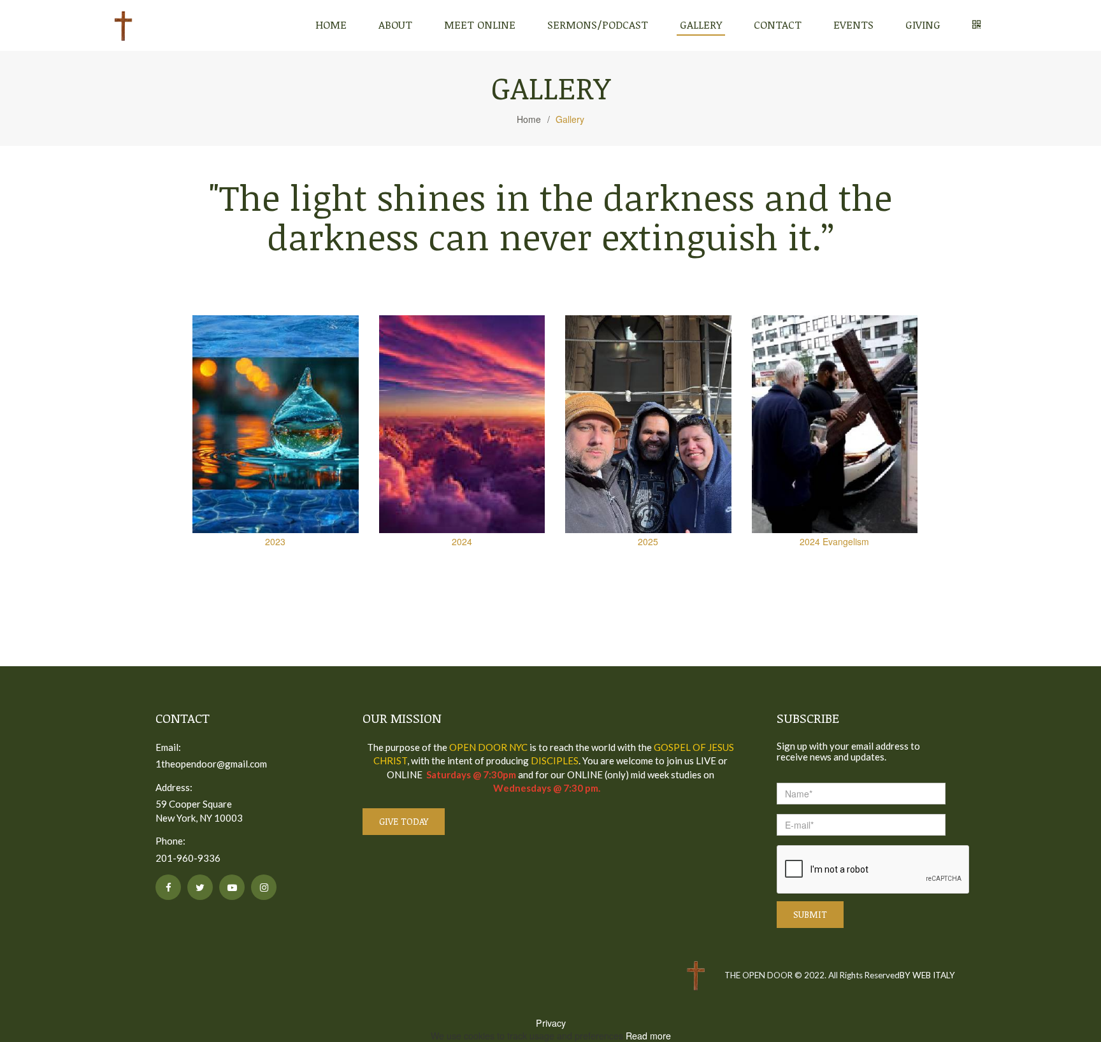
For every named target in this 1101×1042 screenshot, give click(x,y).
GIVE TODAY (403, 821)
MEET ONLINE (479, 24)
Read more (648, 1035)
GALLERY (701, 24)
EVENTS (853, 24)
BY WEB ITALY (927, 975)
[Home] (123, 25)
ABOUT (395, 24)
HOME (331, 24)
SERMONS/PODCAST (597, 24)
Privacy (551, 1023)
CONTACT (778, 24)
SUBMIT (810, 914)
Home (533, 119)
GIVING (922, 24)
